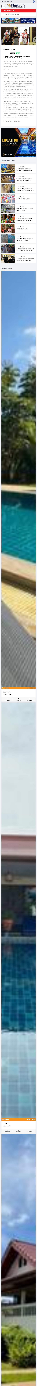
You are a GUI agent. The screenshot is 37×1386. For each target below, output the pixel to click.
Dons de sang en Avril (21, 227)
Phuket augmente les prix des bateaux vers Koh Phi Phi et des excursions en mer (24, 168)
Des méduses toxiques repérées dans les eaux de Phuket (24, 238)
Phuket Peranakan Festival (23, 197)
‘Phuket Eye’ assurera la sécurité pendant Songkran (18, 14)
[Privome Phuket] (18, 142)
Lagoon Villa (7, 692)
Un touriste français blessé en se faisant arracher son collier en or (24, 188)
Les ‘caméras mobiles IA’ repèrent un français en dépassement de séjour (25, 248)
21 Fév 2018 (7, 49)
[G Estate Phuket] (18, 20)
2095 (14, 49)
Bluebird (5, 1123)
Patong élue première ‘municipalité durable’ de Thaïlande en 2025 (25, 258)
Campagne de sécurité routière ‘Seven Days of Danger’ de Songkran (24, 178)
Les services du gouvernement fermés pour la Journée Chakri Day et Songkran (25, 218)
